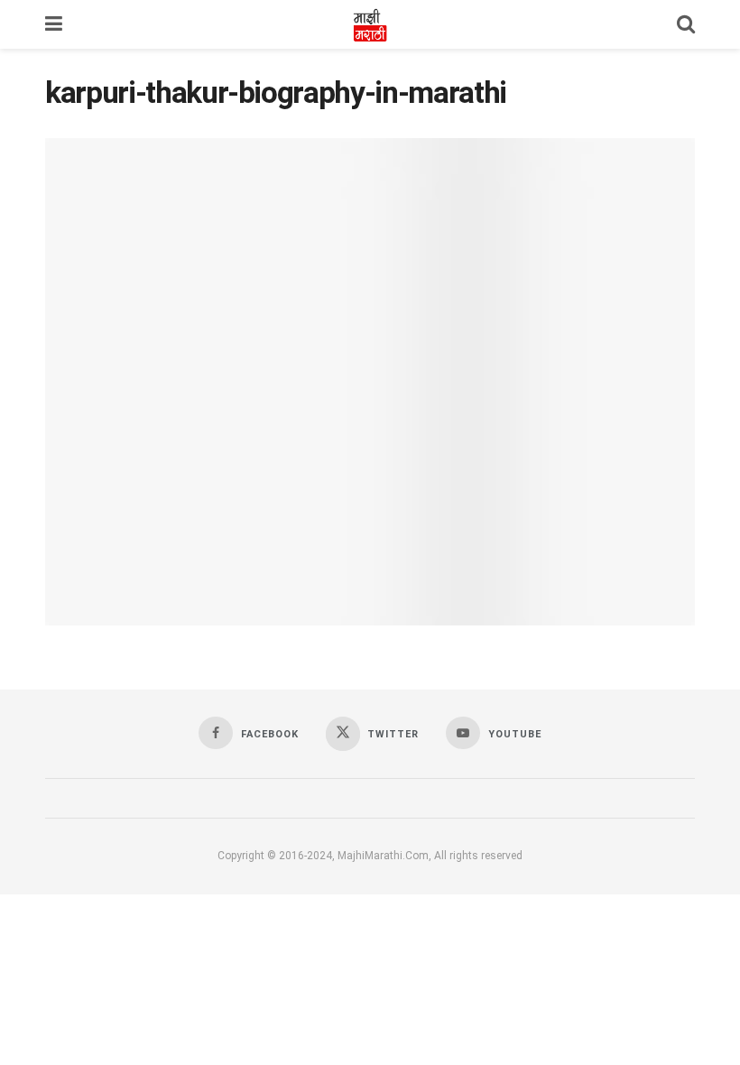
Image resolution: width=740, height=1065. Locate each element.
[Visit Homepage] (370, 24)
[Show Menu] (53, 24)
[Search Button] (686, 24)
